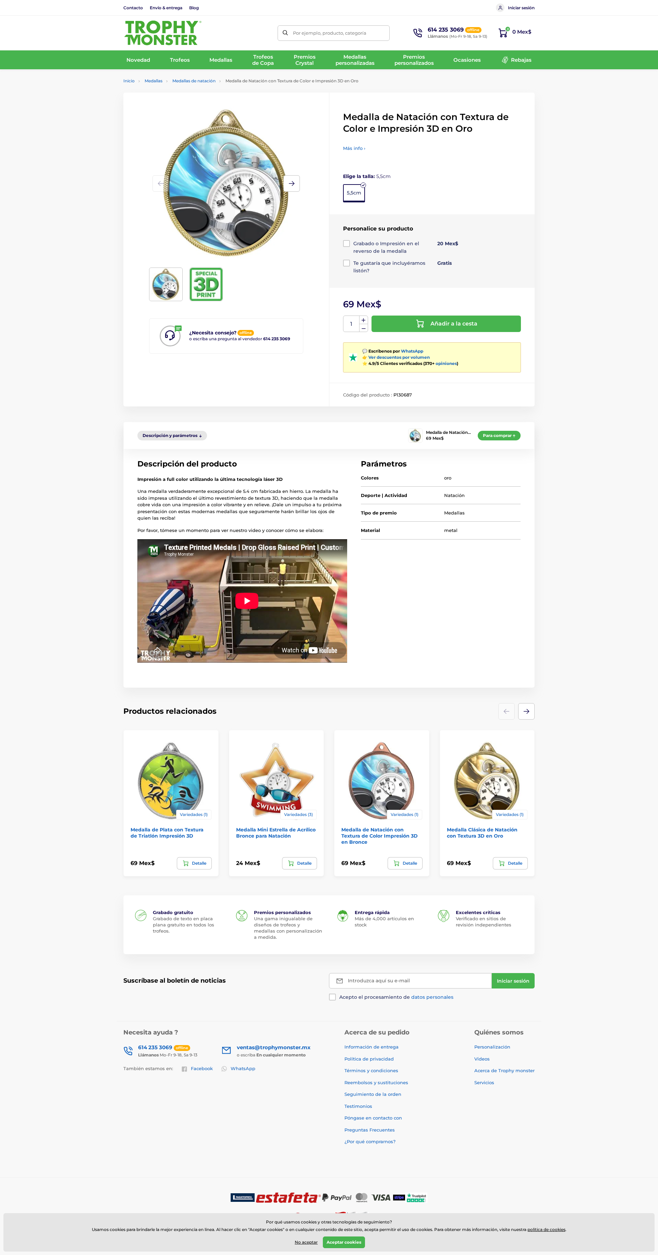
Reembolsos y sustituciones (376, 1082)
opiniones (446, 363)
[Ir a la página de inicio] (162, 33)
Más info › (354, 148)
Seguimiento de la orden (372, 1094)
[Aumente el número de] (364, 320)
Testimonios (358, 1106)
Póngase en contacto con (373, 1118)
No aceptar (306, 1242)
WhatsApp (412, 351)
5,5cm (354, 193)
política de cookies (546, 1229)
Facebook (202, 1068)
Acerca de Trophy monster (504, 1070)
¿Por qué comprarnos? (369, 1141)
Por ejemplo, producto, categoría (329, 33)
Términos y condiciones (371, 1070)
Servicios (484, 1082)
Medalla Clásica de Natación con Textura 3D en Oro (482, 833)
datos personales (432, 997)
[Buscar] (285, 33)
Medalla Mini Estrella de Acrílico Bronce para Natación (276, 833)
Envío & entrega (166, 7)
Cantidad (351, 324)
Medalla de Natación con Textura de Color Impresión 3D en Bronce (379, 836)
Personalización (492, 1047)
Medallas (153, 80)
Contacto (133, 7)
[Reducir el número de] (364, 328)
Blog (194, 7)
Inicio (129, 80)
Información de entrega (371, 1047)
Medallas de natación (194, 80)
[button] (291, 183)
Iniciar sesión (521, 7)
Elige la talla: (367, 176)
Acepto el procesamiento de (396, 997)
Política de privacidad (369, 1059)
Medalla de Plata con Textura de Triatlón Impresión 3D (167, 833)
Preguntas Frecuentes (369, 1130)
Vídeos (482, 1059)
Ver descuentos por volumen (399, 357)
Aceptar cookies (344, 1242)
